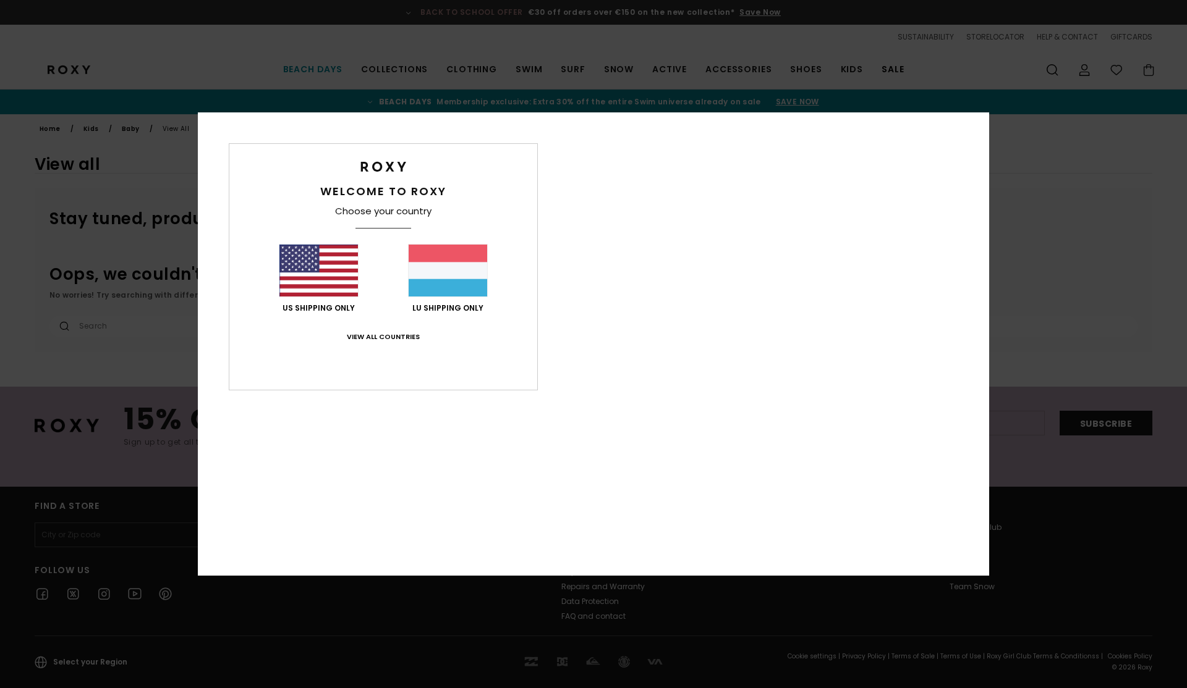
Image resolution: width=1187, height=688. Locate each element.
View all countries (383, 337)
